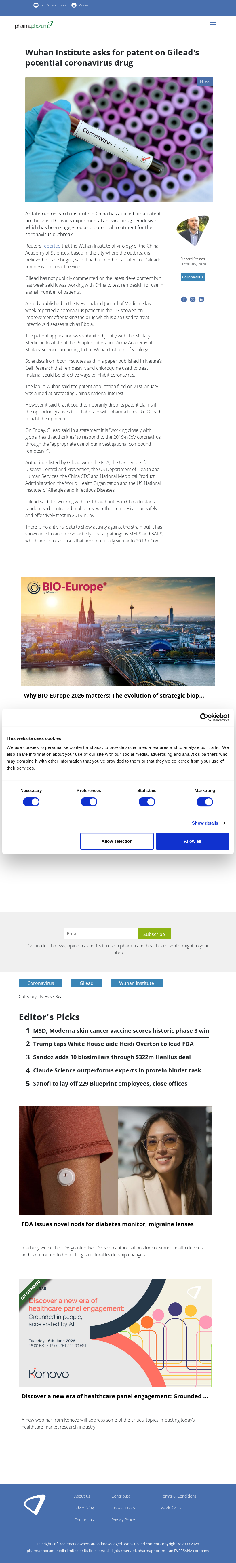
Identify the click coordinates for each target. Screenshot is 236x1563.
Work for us (171, 1508)
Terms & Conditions (179, 1496)
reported (51, 246)
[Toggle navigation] (215, 24)
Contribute (121, 1496)
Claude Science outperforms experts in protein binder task (117, 1070)
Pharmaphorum (34, 1504)
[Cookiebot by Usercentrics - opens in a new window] (204, 717)
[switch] (89, 801)
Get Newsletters (53, 5)
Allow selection (117, 841)
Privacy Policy (123, 1519)
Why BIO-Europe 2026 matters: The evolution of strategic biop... (114, 695)
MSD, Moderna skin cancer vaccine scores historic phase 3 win (121, 1030)
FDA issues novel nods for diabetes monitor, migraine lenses (108, 1224)
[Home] (36, 25)
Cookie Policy (123, 1508)
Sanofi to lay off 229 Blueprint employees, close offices (110, 1083)
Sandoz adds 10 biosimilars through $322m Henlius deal (112, 1057)
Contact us (84, 1519)
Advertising (84, 1508)
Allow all (192, 841)
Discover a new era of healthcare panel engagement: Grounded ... (115, 1396)
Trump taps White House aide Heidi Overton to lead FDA (113, 1044)
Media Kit (85, 5)
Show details (205, 823)
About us (82, 1496)
